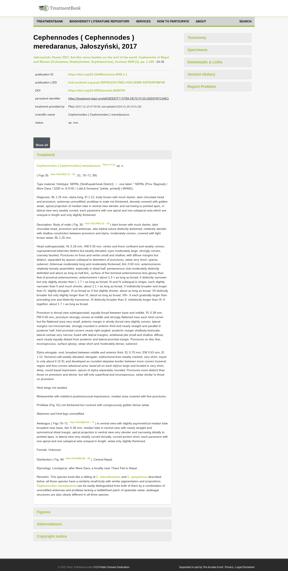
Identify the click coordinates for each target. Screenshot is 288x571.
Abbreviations (49, 524)
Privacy (229, 567)
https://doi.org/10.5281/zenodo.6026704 (96, 90)
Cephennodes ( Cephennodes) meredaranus (69, 165)
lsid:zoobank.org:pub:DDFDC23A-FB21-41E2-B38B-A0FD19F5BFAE (116, 82)
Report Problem (201, 86)
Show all (42, 145)
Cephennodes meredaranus (57, 485)
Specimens (197, 50)
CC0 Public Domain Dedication (111, 567)
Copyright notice (52, 536)
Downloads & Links (204, 62)
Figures (43, 512)
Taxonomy (196, 37)
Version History (201, 74)
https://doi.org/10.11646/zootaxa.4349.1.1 (97, 74)
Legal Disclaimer (245, 567)
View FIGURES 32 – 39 (62, 174)
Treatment (46, 155)
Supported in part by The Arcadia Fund (201, 567)
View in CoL (109, 164)
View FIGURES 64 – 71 (82, 422)
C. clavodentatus (108, 476)
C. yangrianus (137, 476)
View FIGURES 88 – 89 (78, 458)
